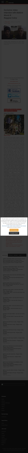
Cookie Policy (14, 233)
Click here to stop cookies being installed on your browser (14, 225)
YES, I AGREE (14, 230)
